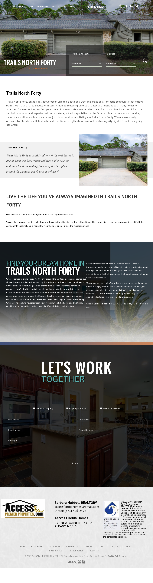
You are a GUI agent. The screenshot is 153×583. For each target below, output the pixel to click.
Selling (29, 7)
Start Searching (76, 320)
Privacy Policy (75, 551)
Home (12, 7)
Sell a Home (54, 546)
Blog (100, 546)
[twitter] (137, 6)
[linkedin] (131, 6)
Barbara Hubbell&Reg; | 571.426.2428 (96, 6)
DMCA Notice (55, 551)
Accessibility (97, 551)
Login (127, 546)
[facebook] (126, 6)
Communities (42, 7)
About (64, 7)
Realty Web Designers (118, 556)
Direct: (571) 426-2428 (70, 511)
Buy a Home (36, 546)
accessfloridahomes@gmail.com (77, 507)
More (72, 7)
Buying (21, 7)
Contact (55, 7)
